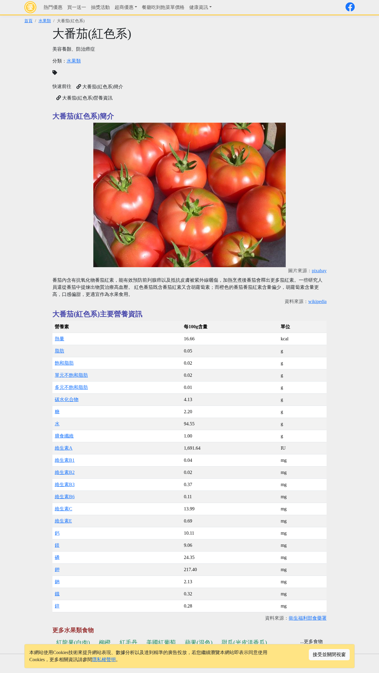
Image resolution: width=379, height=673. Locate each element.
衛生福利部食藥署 (308, 618)
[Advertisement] (260, 68)
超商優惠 (124, 7)
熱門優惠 (53, 7)
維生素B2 (65, 472)
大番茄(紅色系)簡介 (102, 86)
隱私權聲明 (104, 659)
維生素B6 (65, 496)
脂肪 (59, 350)
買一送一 (76, 7)
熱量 (59, 338)
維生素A (64, 448)
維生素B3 (65, 484)
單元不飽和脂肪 (71, 375)
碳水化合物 (66, 399)
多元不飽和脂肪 (71, 387)
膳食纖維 (64, 435)
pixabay (319, 270)
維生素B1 (65, 460)
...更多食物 (311, 641)
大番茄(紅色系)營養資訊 (87, 97)
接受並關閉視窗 (329, 654)
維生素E (63, 520)
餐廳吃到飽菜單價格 (163, 7)
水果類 (44, 20)
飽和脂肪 (64, 363)
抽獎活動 (100, 7)
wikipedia (317, 301)
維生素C (63, 508)
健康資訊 (198, 7)
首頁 (28, 20)
